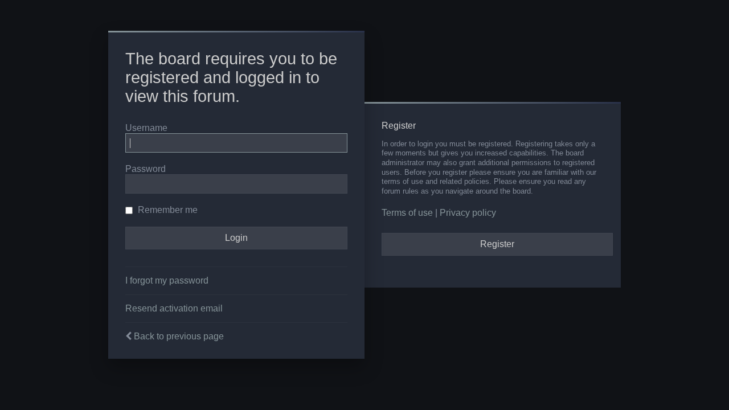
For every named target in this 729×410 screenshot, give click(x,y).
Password (145, 169)
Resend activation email (174, 308)
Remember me (167, 210)
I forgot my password (166, 280)
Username (146, 128)
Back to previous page (179, 336)
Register (497, 244)
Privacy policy (468, 213)
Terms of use (407, 213)
